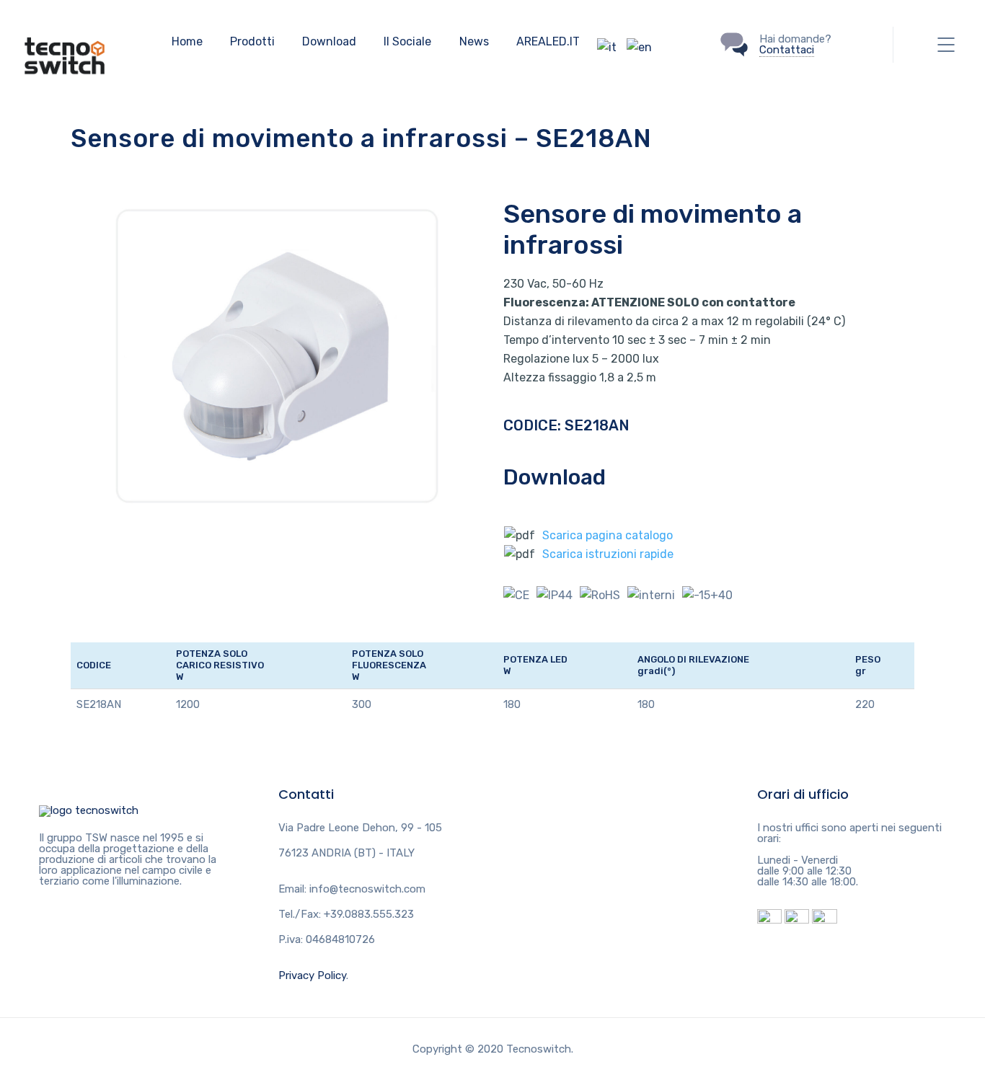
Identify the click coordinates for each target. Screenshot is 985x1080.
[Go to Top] (956, 1047)
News (474, 41)
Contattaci (786, 49)
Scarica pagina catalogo (607, 535)
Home (187, 41)
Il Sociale (407, 41)
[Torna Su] (88, 810)
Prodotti (252, 41)
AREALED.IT (548, 41)
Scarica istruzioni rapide (607, 554)
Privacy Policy (312, 975)
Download (329, 41)
